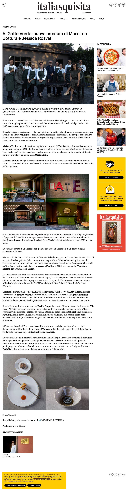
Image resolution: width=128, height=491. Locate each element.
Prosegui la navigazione (15, 485)
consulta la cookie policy (42, 478)
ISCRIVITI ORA (111, 205)
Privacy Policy (34, 485)
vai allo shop (111, 177)
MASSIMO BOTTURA (53, 420)
